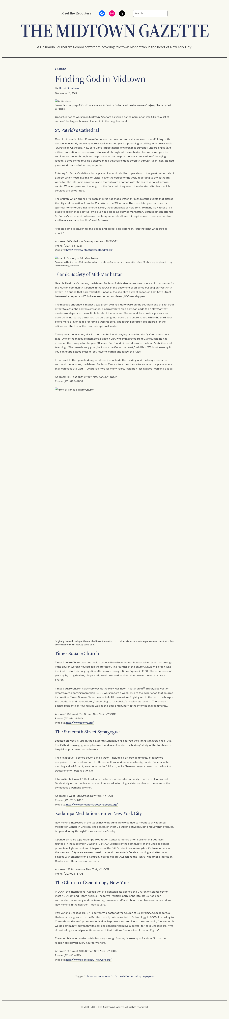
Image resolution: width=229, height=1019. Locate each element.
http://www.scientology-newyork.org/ (88, 960)
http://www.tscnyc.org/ (80, 722)
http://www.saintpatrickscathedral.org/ (89, 250)
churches (91, 976)
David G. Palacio (69, 88)
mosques (104, 976)
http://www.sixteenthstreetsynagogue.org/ (92, 804)
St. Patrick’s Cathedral (124, 976)
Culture (60, 69)
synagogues (146, 976)
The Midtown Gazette (114, 30)
